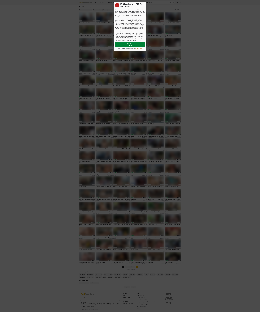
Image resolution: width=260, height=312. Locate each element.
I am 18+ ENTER (130, 45)
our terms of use (138, 48)
